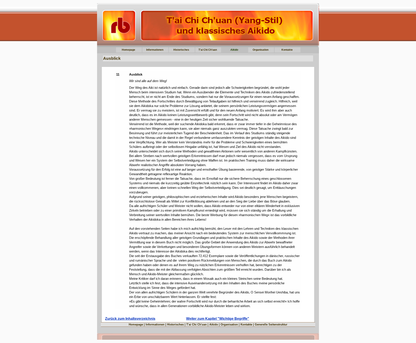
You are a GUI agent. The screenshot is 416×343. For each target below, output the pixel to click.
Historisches (175, 324)
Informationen (155, 324)
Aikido (213, 324)
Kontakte (246, 324)
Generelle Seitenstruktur (271, 324)
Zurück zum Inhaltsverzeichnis (130, 318)
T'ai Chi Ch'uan (196, 324)
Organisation (229, 324)
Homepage (136, 324)
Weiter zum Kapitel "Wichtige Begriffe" (217, 318)
